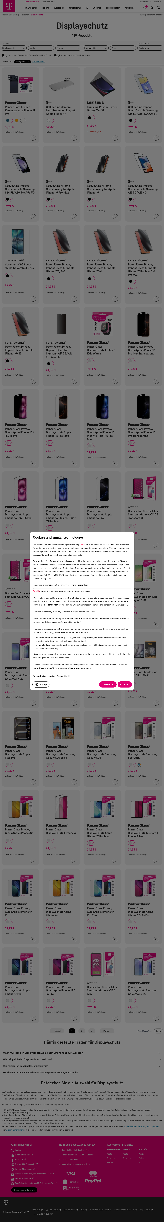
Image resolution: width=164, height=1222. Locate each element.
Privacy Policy (39, 676)
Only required (108, 684)
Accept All (125, 684)
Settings (43, 684)
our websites (96, 601)
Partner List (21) (64, 676)
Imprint (51, 676)
